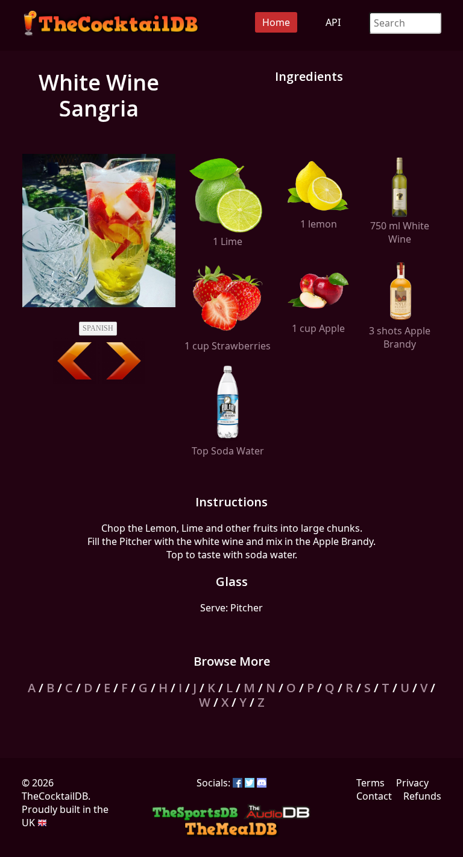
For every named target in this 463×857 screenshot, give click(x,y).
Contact (374, 796)
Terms (370, 782)
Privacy (412, 782)
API (333, 22)
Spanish (98, 328)
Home (276, 22)
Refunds (422, 796)
